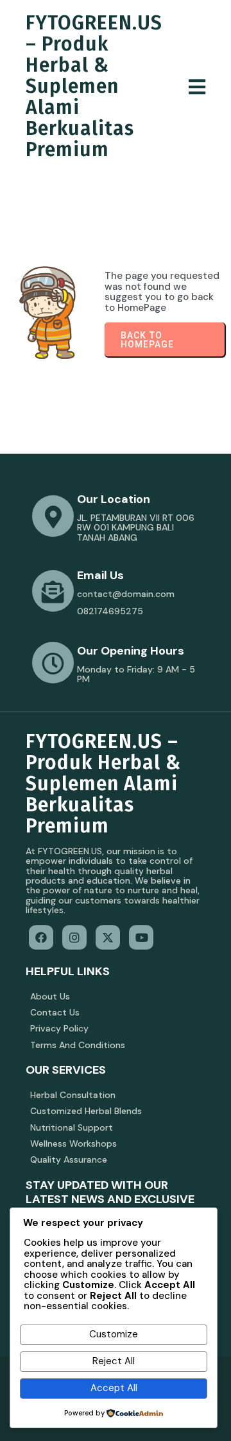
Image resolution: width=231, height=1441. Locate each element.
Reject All (113, 1361)
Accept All (113, 1387)
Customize (113, 1334)
